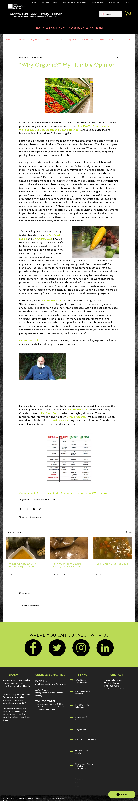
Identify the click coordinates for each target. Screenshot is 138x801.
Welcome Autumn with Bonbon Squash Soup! (22, 565)
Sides (48, 39)
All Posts (10, 39)
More (111, 39)
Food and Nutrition (40, 499)
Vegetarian (72, 39)
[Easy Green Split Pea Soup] (112, 548)
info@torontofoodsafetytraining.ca (120, 689)
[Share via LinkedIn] (33, 508)
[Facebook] (33, 647)
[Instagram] (81, 647)
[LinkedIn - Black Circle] (105, 647)
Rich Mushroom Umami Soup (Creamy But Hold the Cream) (67, 565)
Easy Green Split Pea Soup (112, 563)
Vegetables (36, 39)
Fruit (53, 499)
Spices (59, 39)
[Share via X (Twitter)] (27, 508)
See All (129, 532)
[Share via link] (40, 508)
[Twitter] (57, 647)
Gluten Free (87, 39)
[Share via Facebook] (20, 508)
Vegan (101, 39)
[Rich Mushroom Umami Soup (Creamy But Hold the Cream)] (69, 548)
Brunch (22, 39)
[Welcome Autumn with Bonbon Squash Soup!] (25, 548)
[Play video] (42, 366)
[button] (128, 14)
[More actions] (117, 57)
